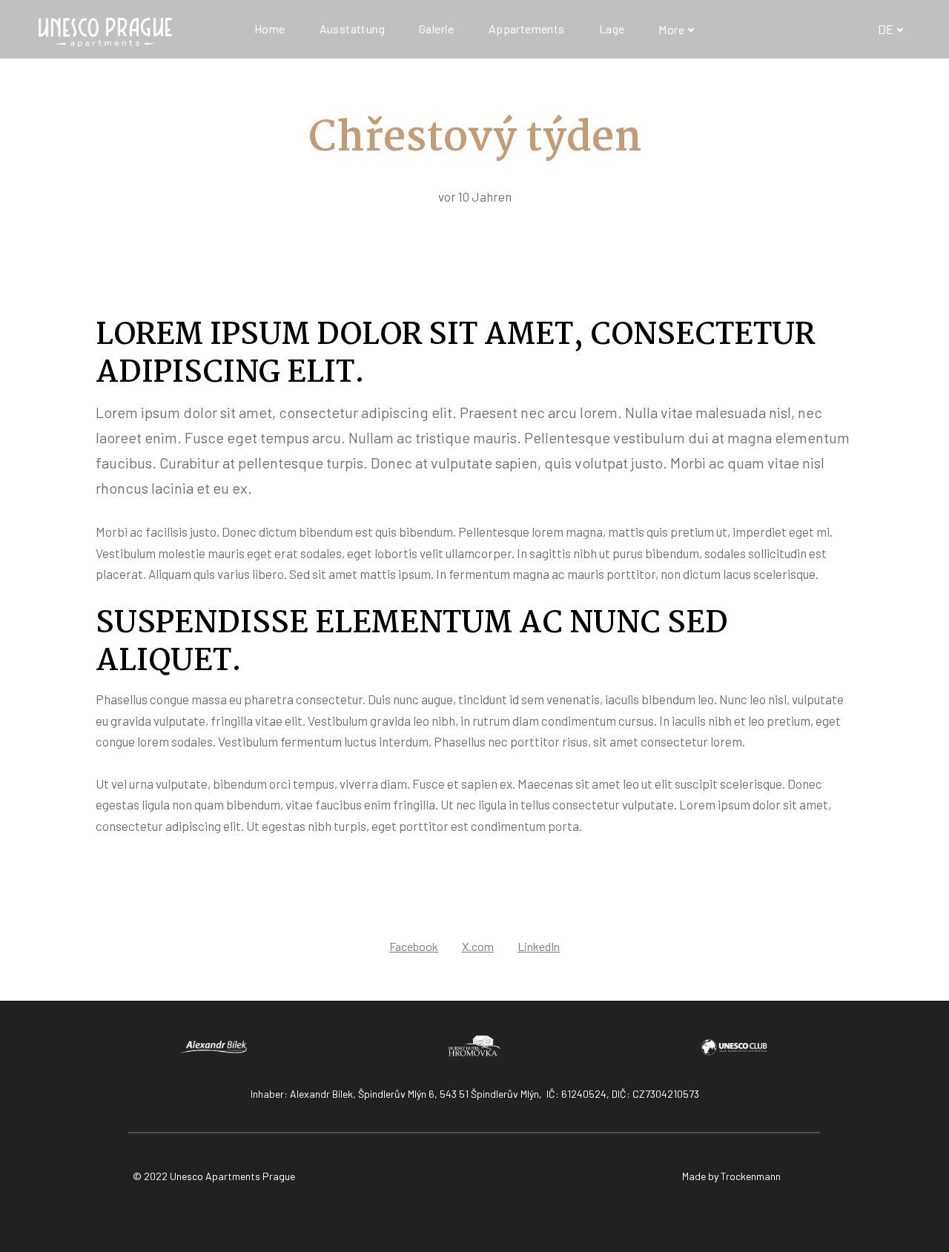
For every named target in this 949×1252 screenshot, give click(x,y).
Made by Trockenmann (731, 1176)
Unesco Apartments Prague (232, 1176)
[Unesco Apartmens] (105, 29)
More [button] (671, 29)
